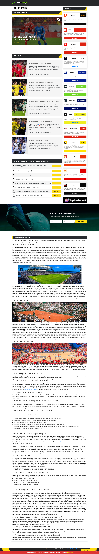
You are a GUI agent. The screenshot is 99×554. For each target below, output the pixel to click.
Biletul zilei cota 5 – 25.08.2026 (40, 140)
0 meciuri (86, 550)
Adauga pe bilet (56, 166)
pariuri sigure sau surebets (30, 389)
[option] (37, 30)
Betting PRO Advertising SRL (72, 548)
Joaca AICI (70, 552)
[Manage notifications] (96, 551)
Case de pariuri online (72, 2)
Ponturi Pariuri (54, 2)
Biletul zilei (63, 2)
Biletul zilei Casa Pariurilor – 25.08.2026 (44, 102)
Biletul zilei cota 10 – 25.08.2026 (40, 121)
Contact (84, 2)
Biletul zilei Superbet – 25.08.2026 (41, 82)
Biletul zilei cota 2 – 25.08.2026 (40, 63)
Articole (80, 2)
